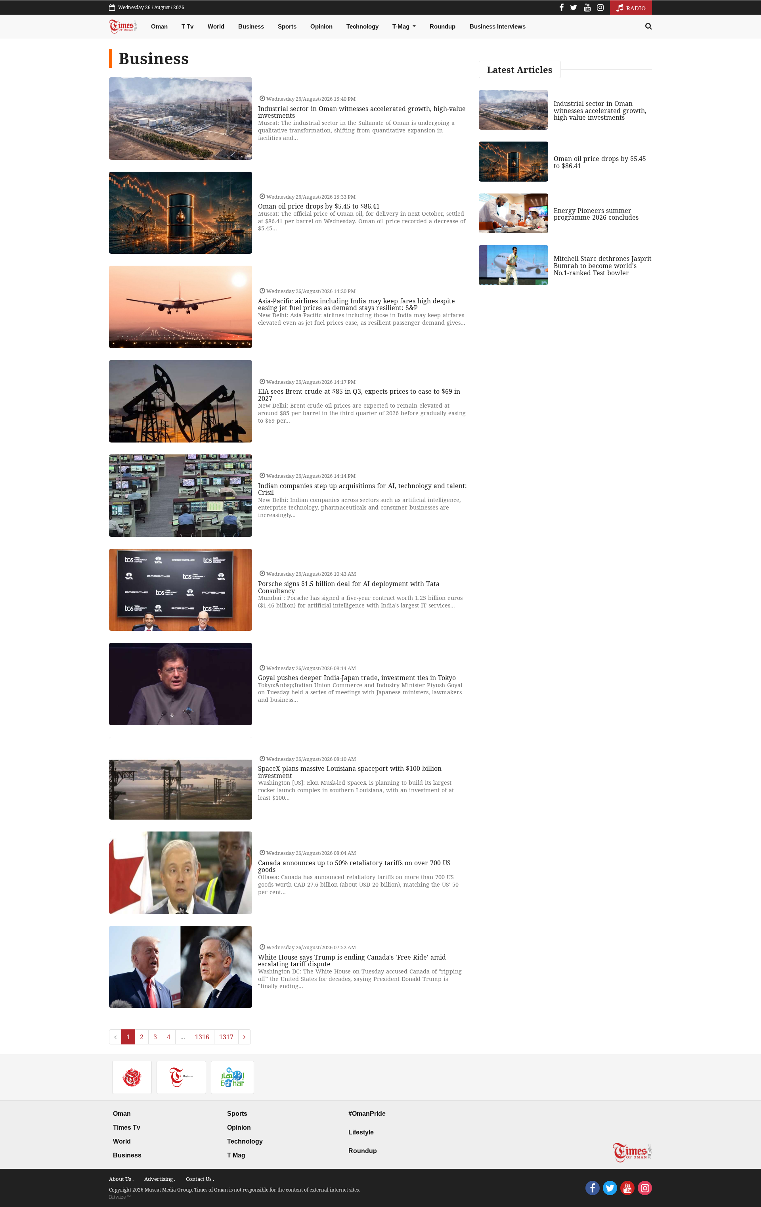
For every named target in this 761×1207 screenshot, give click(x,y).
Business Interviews (498, 26)
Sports (287, 26)
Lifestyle (361, 1132)
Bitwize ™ (120, 1197)
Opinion (321, 26)
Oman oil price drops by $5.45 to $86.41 (319, 206)
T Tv (187, 26)
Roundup (442, 26)
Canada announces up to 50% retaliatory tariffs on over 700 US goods (354, 866)
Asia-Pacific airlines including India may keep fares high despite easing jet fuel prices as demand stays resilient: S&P (356, 304)
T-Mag (401, 26)
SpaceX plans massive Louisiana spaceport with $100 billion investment (350, 772)
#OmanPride (367, 1113)
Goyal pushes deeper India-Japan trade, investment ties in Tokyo (357, 677)
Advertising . (159, 1178)
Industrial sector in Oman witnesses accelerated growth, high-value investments (362, 112)
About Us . (121, 1178)
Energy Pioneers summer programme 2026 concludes (596, 214)
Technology (362, 26)
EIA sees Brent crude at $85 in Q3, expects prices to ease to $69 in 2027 (359, 395)
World (216, 26)
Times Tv (126, 1127)
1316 (202, 1037)
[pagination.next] (244, 1036)
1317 (226, 1037)
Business (251, 26)
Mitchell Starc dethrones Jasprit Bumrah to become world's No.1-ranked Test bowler (603, 265)
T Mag (236, 1155)
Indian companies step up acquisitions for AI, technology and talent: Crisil (362, 489)
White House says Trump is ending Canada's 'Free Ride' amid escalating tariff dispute (352, 961)
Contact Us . (200, 1178)
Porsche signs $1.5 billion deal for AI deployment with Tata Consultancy (349, 587)
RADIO (635, 8)
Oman (159, 26)
